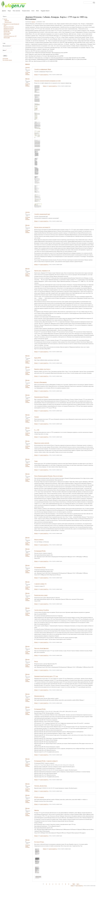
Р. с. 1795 (36, 430)
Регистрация (5, 58)
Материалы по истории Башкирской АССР (11, 24)
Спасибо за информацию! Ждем (42, 69)
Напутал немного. (39, 539)
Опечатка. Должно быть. (40, 786)
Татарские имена (26, 10)
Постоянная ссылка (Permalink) (27, 73)
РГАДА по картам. (39, 797)
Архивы (5, 19)
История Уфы (7, 31)
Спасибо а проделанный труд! (42, 214)
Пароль (4, 50)
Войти (37, 10)
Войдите (36, 74)
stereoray (27, 67)
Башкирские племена (8, 30)
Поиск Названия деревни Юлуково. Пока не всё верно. (48, 476)
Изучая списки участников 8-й (42, 227)
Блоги (33, 10)
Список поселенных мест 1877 (10, 36)
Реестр (36, 661)
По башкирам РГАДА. (40, 551)
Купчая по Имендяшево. (40, 382)
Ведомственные (8, 22)
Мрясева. (36, 810)
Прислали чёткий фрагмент (41, 648)
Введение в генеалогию (9, 26)
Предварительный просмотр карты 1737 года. (46, 676)
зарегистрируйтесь (44, 74)
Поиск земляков (16, 10)
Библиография (7, 37)
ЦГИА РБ (7, 20)
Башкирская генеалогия (9, 28)
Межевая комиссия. (39, 696)
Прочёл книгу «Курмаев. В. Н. (42, 270)
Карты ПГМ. (37, 358)
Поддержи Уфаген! (45, 10)
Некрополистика (7, 33)
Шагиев (33, 21)
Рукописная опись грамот (41, 595)
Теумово (36, 417)
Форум (9, 10)
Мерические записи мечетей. (41, 443)
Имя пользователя (6, 45)
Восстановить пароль (7, 60)
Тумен (36, 461)
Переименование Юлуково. (41, 397)
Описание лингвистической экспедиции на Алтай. (47, 81)
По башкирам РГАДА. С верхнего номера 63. (46, 761)
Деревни (4, 10)
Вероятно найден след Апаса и (42, 369)
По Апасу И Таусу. (39, 842)
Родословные (6, 34)
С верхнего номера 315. (40, 584)
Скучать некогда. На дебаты (41, 610)
